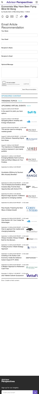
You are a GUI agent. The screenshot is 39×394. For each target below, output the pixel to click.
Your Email (4, 39)
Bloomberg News (19, 12)
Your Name (4, 31)
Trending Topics (9, 101)
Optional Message (7, 64)
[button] (2, 16)
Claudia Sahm (7, 12)
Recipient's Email (6, 56)
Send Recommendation (29, 89)
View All (20, 101)
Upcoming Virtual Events (13, 106)
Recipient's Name (7, 48)
